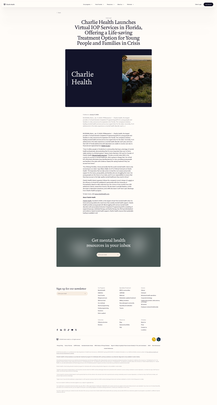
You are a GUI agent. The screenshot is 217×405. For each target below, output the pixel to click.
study (130, 180)
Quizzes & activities (125, 325)
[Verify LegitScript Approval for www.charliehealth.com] (159, 339)
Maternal (122, 295)
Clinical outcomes (102, 322)
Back (59, 12)
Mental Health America (99, 155)
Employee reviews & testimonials (149, 307)
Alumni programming (103, 305)
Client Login (198, 4)
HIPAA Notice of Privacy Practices (102, 345)
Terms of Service (68, 345)
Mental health (101, 290)
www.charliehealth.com (102, 194)
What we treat (101, 300)
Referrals (129, 4)
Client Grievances (156, 345)
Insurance (100, 311)
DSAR (149, 345)
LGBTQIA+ (122, 293)
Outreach (143, 293)
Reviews (100, 325)
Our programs (86, 4)
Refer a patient (102, 313)
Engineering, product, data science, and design (150, 301)
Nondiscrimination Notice (87, 345)
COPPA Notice (77, 345)
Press (142, 325)
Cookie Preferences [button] (108, 348)
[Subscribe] (117, 254)
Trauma (121, 308)
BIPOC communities (125, 290)
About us (119, 4)
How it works (98, 4)
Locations (143, 330)
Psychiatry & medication (126, 305)
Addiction (100, 293)
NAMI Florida (106, 146)
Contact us (144, 327)
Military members (124, 300)
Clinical (143, 290)
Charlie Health (87, 201)
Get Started (208, 4)
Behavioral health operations (148, 295)
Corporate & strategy (146, 298)
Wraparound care (102, 298)
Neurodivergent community (127, 303)
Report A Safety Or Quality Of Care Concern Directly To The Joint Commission (128, 345)
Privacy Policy (60, 345)
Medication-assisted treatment (128, 298)
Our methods (101, 303)
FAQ (121, 327)
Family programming (103, 308)
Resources (110, 4)
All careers (144, 304)
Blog (121, 322)
